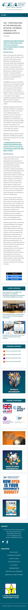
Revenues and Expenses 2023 (13, 358)
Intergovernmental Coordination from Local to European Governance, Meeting (13, 336)
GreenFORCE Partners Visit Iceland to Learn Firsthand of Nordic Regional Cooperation (13, 316)
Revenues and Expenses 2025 (13, 351)
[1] (8, 82)
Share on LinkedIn (15, 279)
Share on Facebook (15, 276)
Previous (4, 414)
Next (23, 414)
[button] (3, 15)
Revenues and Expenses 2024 (13, 354)
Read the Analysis (8, 52)
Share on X (15, 273)
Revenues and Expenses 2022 (13, 361)
